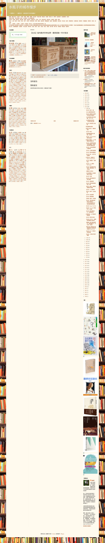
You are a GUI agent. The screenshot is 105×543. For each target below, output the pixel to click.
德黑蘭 (15, 89)
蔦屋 (23, 52)
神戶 (25, 21)
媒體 (31, 16)
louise (19, 162)
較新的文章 (33, 121)
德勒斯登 (71, 21)
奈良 (22, 21)
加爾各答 (11, 98)
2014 (86, 267)
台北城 (19, 135)
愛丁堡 (23, 100)
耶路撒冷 (22, 88)
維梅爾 (21, 167)
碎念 (13, 45)
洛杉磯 (11, 96)
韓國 (23, 118)
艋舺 (22, 139)
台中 (19, 75)
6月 (87, 247)
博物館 (87, 25)
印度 (37, 19)
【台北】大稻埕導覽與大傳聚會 (91, 148)
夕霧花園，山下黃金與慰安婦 (91, 214)
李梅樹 (23, 173)
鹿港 (21, 142)
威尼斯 (42, 21)
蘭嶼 (20, 144)
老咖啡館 (16, 25)
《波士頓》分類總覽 (89, 40)
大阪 (12, 82)
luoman (53, 533)
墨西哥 (21, 123)
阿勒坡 (19, 92)
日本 (19, 108)
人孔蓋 (16, 53)
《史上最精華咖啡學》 (91, 112)
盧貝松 (13, 167)
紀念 (24, 45)
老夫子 (19, 157)
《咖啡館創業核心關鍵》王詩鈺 (90, 134)
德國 (22, 111)
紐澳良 (15, 96)
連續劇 (79, 25)
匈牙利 (10, 122)
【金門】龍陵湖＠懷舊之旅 (92, 34)
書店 (50, 25)
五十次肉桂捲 (12, 49)
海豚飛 (14, 153)
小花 (16, 164)
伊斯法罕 (24, 96)
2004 (86, 286)
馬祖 (43, 23)
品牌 (52, 25)
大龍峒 (17, 141)
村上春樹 (11, 171)
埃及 (17, 123)
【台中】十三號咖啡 (90, 189)
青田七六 (51, 16)
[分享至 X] (53, 75)
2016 (86, 263)
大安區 (22, 23)
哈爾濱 (20, 100)
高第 (23, 163)
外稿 (22, 16)
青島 (25, 99)
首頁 (68, 16)
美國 (25, 108)
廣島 (12, 80)
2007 (86, 281)
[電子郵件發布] (49, 75)
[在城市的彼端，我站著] (83, 474)
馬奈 (36, 26)
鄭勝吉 (10, 166)
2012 (86, 271)
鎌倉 (20, 81)
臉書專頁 (64, 16)
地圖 (47, 16)
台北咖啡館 (11, 25)
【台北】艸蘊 (89, 176)
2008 (86, 279)
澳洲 (24, 122)
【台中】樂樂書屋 (90, 196)
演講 (25, 16)
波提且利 (15, 178)
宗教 (65, 25)
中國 (12, 111)
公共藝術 (62, 25)
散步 (43, 77)
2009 (86, 277)
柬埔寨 (14, 112)
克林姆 (10, 170)
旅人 (59, 25)
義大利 (19, 110)
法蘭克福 (76, 21)
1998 (86, 296)
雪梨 (18, 102)
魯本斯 (29, 26)
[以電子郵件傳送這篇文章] (51, 75)
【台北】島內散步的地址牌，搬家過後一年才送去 (91, 168)
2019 (86, 106)
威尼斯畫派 (92, 25)
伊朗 (25, 19)
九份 (34, 23)
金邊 (25, 89)
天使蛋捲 (24, 156)
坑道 (39, 25)
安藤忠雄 (11, 160)
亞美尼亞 (33, 19)
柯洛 (14, 180)
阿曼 (14, 19)
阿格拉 (13, 88)
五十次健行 (20, 49)
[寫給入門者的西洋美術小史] (90, 473)
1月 (87, 257)
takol (20, 173)
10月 (87, 239)
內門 (11, 144)
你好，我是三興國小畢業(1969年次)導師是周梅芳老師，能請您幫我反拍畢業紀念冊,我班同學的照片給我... (90, 73)
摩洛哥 (48, 19)
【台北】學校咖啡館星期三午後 (91, 184)
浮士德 (18, 180)
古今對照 (19, 52)
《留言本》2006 (92, 50)
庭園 (37, 25)
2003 (86, 288)
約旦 (17, 88)
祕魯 (56, 19)
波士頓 (10, 81)
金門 (40, 23)
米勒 (33, 26)
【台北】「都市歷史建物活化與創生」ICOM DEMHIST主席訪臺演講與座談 (90, 202)
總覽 (10, 16)
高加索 (28, 19)
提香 (24, 170)
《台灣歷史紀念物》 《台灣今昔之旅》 (90, 121)
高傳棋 (14, 169)
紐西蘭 (17, 126)
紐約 (93, 21)
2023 (86, 99)
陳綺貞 (15, 173)
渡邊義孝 (13, 157)
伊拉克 (14, 126)
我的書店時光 (11, 66)
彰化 (13, 142)
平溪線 (26, 23)
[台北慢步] (90, 335)
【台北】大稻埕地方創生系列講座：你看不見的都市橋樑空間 (91, 144)
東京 (16, 21)
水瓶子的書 (11, 18)
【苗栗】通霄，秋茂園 (91, 198)
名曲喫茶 (21, 25)
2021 (86, 102)
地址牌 (39, 77)
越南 (10, 123)
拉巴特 (10, 102)
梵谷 (45, 26)
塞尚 (11, 180)
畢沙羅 (20, 178)
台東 (38, 23)
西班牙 (24, 112)
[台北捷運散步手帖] (90, 376)
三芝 (14, 144)
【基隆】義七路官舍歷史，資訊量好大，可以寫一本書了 (91, 223)
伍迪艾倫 (76, 25)
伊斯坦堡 (32, 21)
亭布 (13, 95)
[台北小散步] (90, 451)
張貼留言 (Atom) (37, 123)
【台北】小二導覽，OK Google (90, 164)
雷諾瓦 (15, 176)
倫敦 (51, 21)
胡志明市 (14, 102)
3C (23, 48)
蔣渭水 (13, 156)
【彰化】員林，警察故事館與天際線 (91, 187)
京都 (19, 21)
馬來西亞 (19, 122)
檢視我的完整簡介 (87, 526)
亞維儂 (12, 94)
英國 (25, 110)
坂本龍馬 (13, 181)
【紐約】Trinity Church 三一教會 (93, 44)
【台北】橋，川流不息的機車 (91, 155)
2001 (86, 292)
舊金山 (20, 96)
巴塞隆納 (85, 21)
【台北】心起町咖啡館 (91, 150)
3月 (87, 253)
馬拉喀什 (11, 100)
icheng (23, 169)
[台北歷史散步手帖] (90, 355)
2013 (86, 269)
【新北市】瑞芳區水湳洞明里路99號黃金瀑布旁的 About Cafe (91, 228)
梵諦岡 (19, 118)
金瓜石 (30, 23)
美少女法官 (16, 171)
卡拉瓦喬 (25, 26)
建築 (20, 43)
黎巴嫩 (21, 19)
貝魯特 (14, 92)
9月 (87, 241)
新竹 (14, 135)
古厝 (43, 25)
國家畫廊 (55, 21)
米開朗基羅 (15, 26)
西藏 (21, 119)
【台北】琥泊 (89, 131)
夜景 (17, 50)
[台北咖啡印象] (83, 453)
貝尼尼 (10, 174)
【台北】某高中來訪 (90, 217)
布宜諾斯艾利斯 (12, 99)
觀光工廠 (83, 25)
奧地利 (12, 114)
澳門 (13, 87)
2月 (87, 255)
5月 (87, 249)
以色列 (10, 19)
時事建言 (13, 62)
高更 (42, 26)
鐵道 (34, 25)
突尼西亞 (22, 125)
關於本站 (14, 16)
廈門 (22, 91)
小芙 (16, 160)
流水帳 (34, 16)
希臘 (14, 115)
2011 (86, 273)
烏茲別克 (17, 125)
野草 (55, 16)
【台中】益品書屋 (90, 194)
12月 (87, 108)
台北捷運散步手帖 (21, 65)
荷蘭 (16, 121)
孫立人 (20, 170)
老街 (41, 25)
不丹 (40, 19)
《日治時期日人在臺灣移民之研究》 (91, 173)
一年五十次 (11, 53)
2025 (86, 95)
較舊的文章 (76, 121)
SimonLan (11, 164)
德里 (22, 87)
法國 (13, 110)
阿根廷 (12, 125)
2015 (86, 265)
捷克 (17, 111)
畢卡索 (55, 26)
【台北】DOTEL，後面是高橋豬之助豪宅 (91, 220)
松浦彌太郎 (22, 177)
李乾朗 (17, 177)
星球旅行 (59, 16)
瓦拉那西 (17, 87)
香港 (23, 82)
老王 (22, 171)
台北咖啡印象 (12, 65)
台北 (10, 23)
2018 (86, 259)
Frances (14, 162)
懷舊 (45, 25)
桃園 (16, 137)
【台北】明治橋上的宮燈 (91, 124)
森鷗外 (10, 178)
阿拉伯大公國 (22, 121)
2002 (86, 290)
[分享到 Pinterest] (56, 75)
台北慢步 (25, 18)
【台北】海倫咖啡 (90, 181)
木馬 (10, 155)
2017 (86, 261)
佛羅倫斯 (47, 21)
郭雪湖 (59, 26)
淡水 (12, 138)
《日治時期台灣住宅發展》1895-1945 (91, 117)
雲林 (20, 85)
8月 (87, 243)
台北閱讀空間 (31, 18)
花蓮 (21, 138)
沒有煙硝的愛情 (89, 126)
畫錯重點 (12, 55)
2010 (86, 275)
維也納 (59, 21)
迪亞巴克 (21, 89)
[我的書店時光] (90, 415)
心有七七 (22, 150)
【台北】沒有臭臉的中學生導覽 (91, 178)
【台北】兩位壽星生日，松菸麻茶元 (90, 211)
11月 (87, 237)
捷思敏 (17, 159)
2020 (86, 104)
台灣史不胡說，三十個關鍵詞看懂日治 (91, 140)
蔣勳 (21, 181)
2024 (86, 97)
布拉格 (63, 21)
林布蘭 (11, 176)
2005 (86, 285)
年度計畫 (39, 16)
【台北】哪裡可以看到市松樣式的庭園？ (91, 114)
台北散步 (31, 25)
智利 (59, 19)
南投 (13, 141)
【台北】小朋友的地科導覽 (91, 234)
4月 (87, 251)
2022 (86, 101)
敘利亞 (17, 19)
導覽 (28, 16)
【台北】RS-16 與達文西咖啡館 (91, 231)
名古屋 (10, 85)
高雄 (21, 137)
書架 (19, 45)
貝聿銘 (11, 173)
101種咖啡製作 (23, 53)
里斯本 (89, 21)
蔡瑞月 (21, 160)
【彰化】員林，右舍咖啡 (91, 192)
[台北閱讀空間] (83, 356)
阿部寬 (24, 157)
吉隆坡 (19, 98)
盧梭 (22, 180)
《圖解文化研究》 (90, 171)
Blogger (62, 533)
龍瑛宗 (67, 26)
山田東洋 (24, 174)
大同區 (18, 23)
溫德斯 (20, 166)
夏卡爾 (51, 26)
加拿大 (13, 123)
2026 (86, 93)
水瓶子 (18, 16)
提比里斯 (18, 95)
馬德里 (80, 21)
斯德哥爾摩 (23, 95)
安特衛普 (23, 98)
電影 (72, 25)
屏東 (13, 139)
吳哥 (28, 21)
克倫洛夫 (12, 91)
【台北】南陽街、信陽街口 (91, 161)
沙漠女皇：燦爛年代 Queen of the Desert (90, 158)
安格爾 (12, 177)
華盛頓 (17, 99)
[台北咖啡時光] (90, 435)
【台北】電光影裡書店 (91, 152)
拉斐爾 (20, 26)
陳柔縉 (24, 178)
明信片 (67, 25)
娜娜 (23, 162)
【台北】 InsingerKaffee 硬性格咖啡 (91, 137)
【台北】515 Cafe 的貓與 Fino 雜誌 (91, 208)
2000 (86, 294)
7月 (87, 245)
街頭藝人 (56, 25)
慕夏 (48, 26)
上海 (13, 21)
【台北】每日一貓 (90, 110)
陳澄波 (63, 26)
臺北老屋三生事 (18, 18)
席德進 (18, 181)
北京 (10, 21)
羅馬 (39, 21)
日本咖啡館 (25, 25)
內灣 (17, 144)
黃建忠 (15, 166)
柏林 (67, 21)
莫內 (39, 26)
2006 (86, 283)
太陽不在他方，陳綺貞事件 (91, 129)
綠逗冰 (43, 16)
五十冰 (22, 50)
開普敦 (21, 99)
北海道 (52, 19)
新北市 (19, 73)
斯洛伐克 (44, 19)
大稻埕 (13, 23)
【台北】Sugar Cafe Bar (91, 206)
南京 (15, 98)
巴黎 (36, 21)
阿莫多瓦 (17, 163)
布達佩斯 (17, 91)
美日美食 (17, 55)
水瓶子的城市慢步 (22, 7)
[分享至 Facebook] (55, 75)
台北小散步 (18, 66)
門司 (10, 84)
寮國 (10, 119)
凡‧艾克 (21, 176)
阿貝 (20, 155)
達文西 (10, 26)
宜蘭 (10, 135)
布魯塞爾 (17, 94)
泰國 (17, 119)
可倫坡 (16, 100)
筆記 (20, 48)
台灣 (37, 77)
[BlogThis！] (52, 75)
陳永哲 (86, 79)
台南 (36, 23)
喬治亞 (14, 122)
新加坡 (22, 94)
